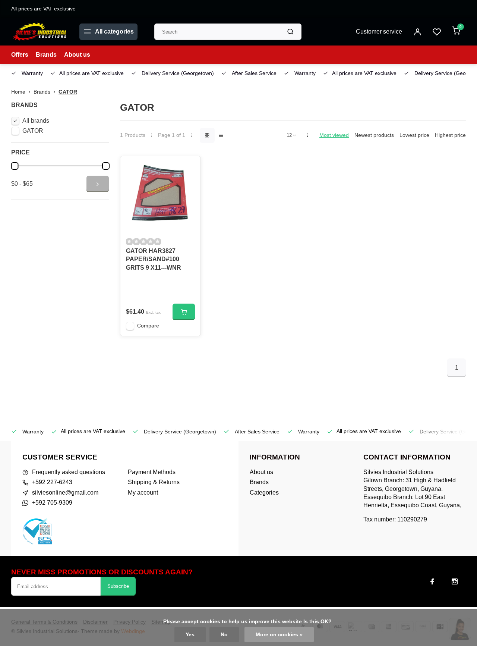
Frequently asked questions (68, 472)
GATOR (68, 92)
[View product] (184, 312)
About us (77, 54)
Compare (148, 326)
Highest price (450, 135)
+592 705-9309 (52, 502)
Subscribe (118, 586)
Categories (264, 492)
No (224, 634)
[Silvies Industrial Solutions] (39, 32)
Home (18, 92)
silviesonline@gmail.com (65, 492)
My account (143, 492)
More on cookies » (279, 634)
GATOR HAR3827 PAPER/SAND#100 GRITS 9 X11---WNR (153, 259)
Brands (46, 54)
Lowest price (414, 135)
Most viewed (334, 135)
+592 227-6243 (52, 482)
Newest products (374, 135)
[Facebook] (432, 581)
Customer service (379, 31)
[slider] (14, 166)
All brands (35, 120)
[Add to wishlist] (189, 167)
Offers (19, 54)
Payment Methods (152, 472)
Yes (190, 634)
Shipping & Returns (154, 482)
